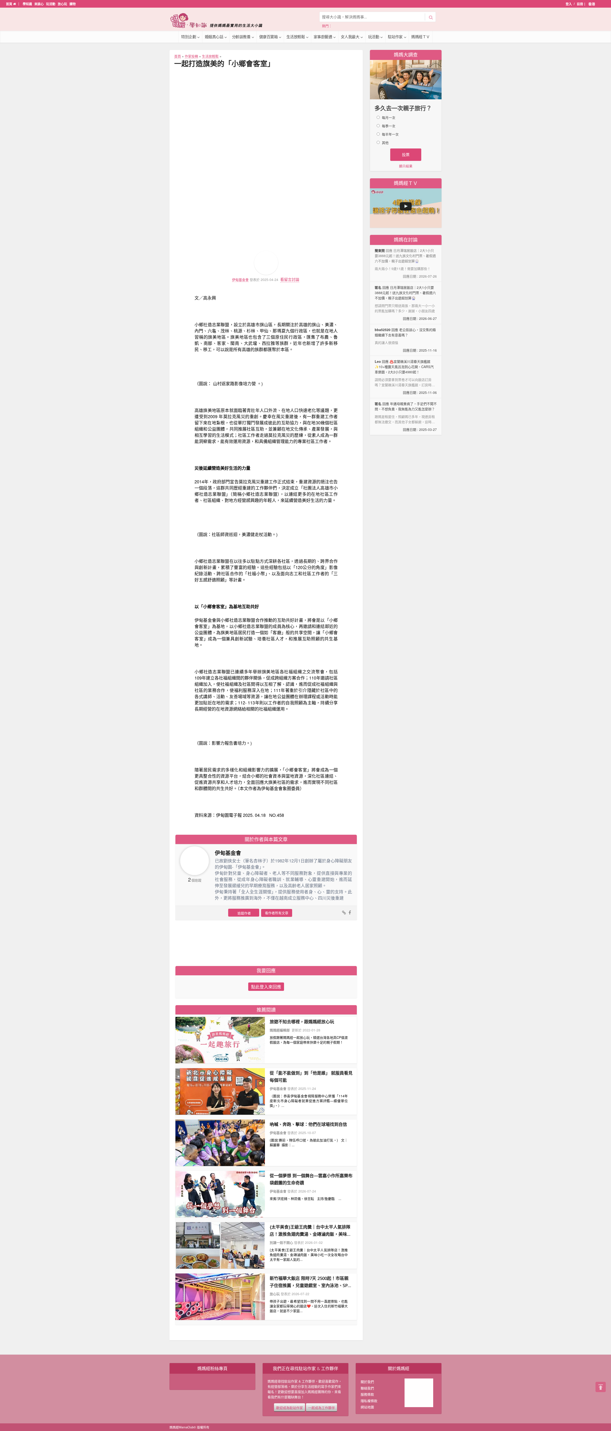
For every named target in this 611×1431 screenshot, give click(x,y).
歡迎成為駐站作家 (289, 1407)
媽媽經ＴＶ (420, 36)
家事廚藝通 (323, 36)
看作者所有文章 (276, 912)
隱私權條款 (369, 1400)
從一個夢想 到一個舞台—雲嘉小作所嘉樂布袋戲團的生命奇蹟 (311, 1179)
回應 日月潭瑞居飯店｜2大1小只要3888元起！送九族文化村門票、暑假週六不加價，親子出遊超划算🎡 (406, 303)
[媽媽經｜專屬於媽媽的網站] (219, 20)
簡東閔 (380, 250)
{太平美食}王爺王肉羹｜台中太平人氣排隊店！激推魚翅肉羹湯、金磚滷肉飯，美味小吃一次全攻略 (310, 1231)
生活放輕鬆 (295, 36)
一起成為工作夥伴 (321, 1407)
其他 (385, 142)
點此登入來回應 (266, 986)
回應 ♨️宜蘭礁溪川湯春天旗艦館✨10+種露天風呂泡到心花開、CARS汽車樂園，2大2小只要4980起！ (406, 377)
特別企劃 (188, 36)
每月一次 (388, 117)
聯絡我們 (367, 1388)
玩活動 (50, 3)
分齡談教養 (241, 36)
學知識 (27, 3)
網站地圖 (367, 1407)
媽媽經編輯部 (280, 1030)
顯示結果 (405, 166)
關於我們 (367, 1381)
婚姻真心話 (214, 36)
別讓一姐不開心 (281, 1242)
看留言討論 (289, 279)
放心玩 (62, 3)
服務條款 (367, 1394)
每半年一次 (390, 134)
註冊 (580, 3)
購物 (72, 3)
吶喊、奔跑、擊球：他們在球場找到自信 (308, 1124)
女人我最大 (350, 36)
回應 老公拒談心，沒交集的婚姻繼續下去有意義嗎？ (406, 340)
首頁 (9, 3)
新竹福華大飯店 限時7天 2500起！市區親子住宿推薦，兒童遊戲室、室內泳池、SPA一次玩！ (310, 1282)
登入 (569, 3)
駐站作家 (395, 36)
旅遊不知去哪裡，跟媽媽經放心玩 (302, 1021)
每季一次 (388, 125)
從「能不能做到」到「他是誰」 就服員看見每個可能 (311, 1076)
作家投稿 (191, 56)
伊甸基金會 (240, 279)
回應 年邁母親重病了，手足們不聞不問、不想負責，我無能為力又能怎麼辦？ (406, 416)
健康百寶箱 (268, 36)
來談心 (39, 3)
